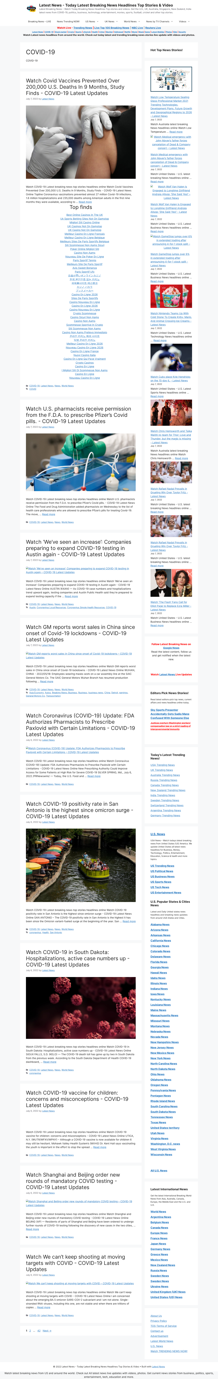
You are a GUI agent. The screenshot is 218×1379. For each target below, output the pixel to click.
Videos (182, 21)
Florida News (159, 962)
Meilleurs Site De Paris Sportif (84, 264)
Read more (85, 201)
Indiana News (159, 988)
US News (90, 21)
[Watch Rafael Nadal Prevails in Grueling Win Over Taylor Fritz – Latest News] (171, 473)
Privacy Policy (159, 1320)
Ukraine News (159, 1286)
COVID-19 (49, 32)
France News (159, 1238)
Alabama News (160, 924)
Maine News (158, 1010)
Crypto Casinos (85, 362)
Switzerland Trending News (167, 805)
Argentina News (161, 1217)
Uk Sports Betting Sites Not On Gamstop (84, 218)
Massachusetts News (164, 1015)
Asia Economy (36, 692)
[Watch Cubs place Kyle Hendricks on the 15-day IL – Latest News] (171, 358)
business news (95, 692)
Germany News (160, 1249)
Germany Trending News (165, 815)
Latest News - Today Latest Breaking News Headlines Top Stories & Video (106, 5)
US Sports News (161, 881)
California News (161, 940)
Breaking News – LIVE (39, 21)
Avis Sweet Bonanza (85, 267)
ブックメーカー (84, 290)
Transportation (53, 696)
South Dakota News (163, 1111)
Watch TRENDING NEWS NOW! (169, 1351)
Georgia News (160, 967)
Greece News (159, 1254)
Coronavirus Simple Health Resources (86, 607)
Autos (48, 692)
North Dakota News (163, 1069)
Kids (175, 32)
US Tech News (160, 887)
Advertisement (159, 1336)
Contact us (157, 1331)
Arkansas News (160, 935)
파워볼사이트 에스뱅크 (85, 283)
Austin (32, 607)
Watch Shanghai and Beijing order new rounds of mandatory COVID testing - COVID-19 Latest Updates (73, 1181)
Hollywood (118, 32)
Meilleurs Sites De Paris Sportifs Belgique (84, 241)
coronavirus (35, 932)
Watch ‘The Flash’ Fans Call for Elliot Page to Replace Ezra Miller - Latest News (171, 606)
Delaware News (161, 956)
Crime (101, 32)
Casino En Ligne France (85, 351)
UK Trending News (162, 770)
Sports (79, 32)
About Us (156, 1315)
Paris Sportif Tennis (84, 260)
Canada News (159, 1227)
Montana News (160, 1026)
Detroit (114, 692)
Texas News (158, 1122)
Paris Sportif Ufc (84, 271)
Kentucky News (161, 999)
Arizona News (159, 929)
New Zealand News (163, 1265)
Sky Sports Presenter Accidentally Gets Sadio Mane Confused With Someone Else (170, 714)
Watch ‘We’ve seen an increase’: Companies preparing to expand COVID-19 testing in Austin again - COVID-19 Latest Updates (78, 548)
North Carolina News (164, 1063)
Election (109, 32)
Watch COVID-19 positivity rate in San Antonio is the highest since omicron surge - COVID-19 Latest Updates (79, 810)
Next (47, 1330)
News (57, 385)
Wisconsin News (161, 1154)
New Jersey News (162, 1047)
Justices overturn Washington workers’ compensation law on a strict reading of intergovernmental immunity (171, 726)
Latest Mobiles (157, 32)
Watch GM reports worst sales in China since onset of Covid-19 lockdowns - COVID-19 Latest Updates (80, 633)
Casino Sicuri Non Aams (84, 317)
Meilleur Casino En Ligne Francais (85, 233)
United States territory (165, 1127)
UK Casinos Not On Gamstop (84, 226)
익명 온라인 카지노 (85, 340)
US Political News (162, 871)
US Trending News (162, 865)
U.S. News (158, 834)
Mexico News (159, 1259)
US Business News (163, 876)
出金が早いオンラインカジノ (84, 275)
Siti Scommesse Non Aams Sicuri (84, 245)
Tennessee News (162, 1117)
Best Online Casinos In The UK (84, 214)
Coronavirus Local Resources (51, 607)
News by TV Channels (157, 21)
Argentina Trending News (166, 810)
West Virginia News (163, 1149)
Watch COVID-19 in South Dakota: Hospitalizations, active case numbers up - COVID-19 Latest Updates (78, 958)
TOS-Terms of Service (164, 1325)
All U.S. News (159, 1170)
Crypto (71, 32)
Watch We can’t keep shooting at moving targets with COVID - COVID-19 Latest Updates (75, 1263)
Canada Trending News (165, 785)
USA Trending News (163, 765)
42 (39, 1330)
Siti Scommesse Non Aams (85, 328)
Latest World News (162, 1341)
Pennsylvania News (163, 1090)
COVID (32, 389)
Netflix (128, 32)
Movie (134, 32)
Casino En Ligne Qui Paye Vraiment (85, 358)
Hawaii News (159, 972)
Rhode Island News (163, 1101)
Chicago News (160, 945)
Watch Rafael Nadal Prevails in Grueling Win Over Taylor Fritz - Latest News (169, 492)
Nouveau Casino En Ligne (84, 377)
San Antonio (56, 932)
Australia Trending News (165, 775)
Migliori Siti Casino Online (85, 222)
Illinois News (159, 983)
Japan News (158, 1243)
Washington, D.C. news (165, 1143)
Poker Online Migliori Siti (84, 249)
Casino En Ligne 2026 (85, 294)
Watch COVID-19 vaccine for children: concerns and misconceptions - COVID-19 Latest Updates (77, 1099)
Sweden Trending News (165, 800)
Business (82, 692)
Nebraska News (161, 1031)
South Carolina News (164, 1106)
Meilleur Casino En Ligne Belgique (85, 237)
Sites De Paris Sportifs (84, 298)
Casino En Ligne (84, 366)
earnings (123, 692)
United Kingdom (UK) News (168, 1291)
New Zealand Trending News (168, 790)
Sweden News (160, 1275)
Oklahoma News (161, 1079)
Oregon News (159, 1085)
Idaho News (158, 978)
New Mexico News (162, 1052)
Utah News (157, 1133)
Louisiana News (161, 1004)
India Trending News (163, 795)
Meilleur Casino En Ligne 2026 (85, 343)
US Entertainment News (166, 892)
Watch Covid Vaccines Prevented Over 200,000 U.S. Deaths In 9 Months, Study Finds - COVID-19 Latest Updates (75, 86)
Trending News (82, 27)
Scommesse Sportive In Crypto (84, 324)
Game (147, 32)
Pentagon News (161, 1095)
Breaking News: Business (64, 692)
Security (182, 32)
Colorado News (160, 951)
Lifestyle (87, 32)
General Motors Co (35, 696)
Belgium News (160, 1222)
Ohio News (157, 1074)
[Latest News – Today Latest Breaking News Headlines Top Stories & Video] (31, 8)
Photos (169, 32)
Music (141, 32)
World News (130, 21)
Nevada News (159, 1036)
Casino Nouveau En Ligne (84, 302)
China (107, 692)
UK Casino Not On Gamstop (84, 230)
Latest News (37, 32)
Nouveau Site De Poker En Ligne (84, 256)
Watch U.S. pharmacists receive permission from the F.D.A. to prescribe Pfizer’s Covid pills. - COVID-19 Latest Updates (78, 415)
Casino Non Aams (84, 252)
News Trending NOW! (68, 21)
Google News (171, 647)
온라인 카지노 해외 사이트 (85, 336)
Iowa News (157, 994)
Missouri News (160, 1020)
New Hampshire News (165, 1042)
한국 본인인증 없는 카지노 (85, 279)
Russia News (159, 1270)
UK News (109, 21)
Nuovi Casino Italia (85, 355)
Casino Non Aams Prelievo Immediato (84, 332)
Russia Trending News (164, 780)
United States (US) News (166, 1297)
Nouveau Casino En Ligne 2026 (84, 347)
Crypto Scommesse (84, 313)
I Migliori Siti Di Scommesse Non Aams (85, 370)
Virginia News (159, 1138)
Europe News (159, 1233)
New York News (161, 1058)
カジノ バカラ (85, 286)
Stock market (61, 32)
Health (95, 32)
